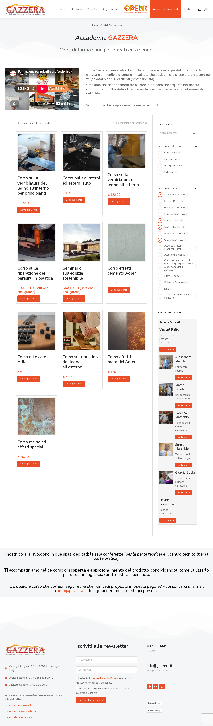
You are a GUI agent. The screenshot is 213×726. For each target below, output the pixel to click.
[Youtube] (155, 686)
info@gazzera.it (72, 591)
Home (94, 25)
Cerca (194, 133)
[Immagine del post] (166, 362)
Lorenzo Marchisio (182, 415)
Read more (166, 349)
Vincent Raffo (169, 330)
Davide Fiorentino (166, 502)
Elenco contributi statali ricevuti (18, 705)
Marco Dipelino (181, 387)
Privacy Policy (154, 703)
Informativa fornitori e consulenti (18, 717)
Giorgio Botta (185, 473)
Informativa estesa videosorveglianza (20, 711)
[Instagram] (161, 686)
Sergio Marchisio (182, 447)
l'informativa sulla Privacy (104, 678)
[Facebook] (149, 686)
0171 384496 (158, 646)
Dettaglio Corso (28, 209)
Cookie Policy (154, 710)
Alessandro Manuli (183, 359)
